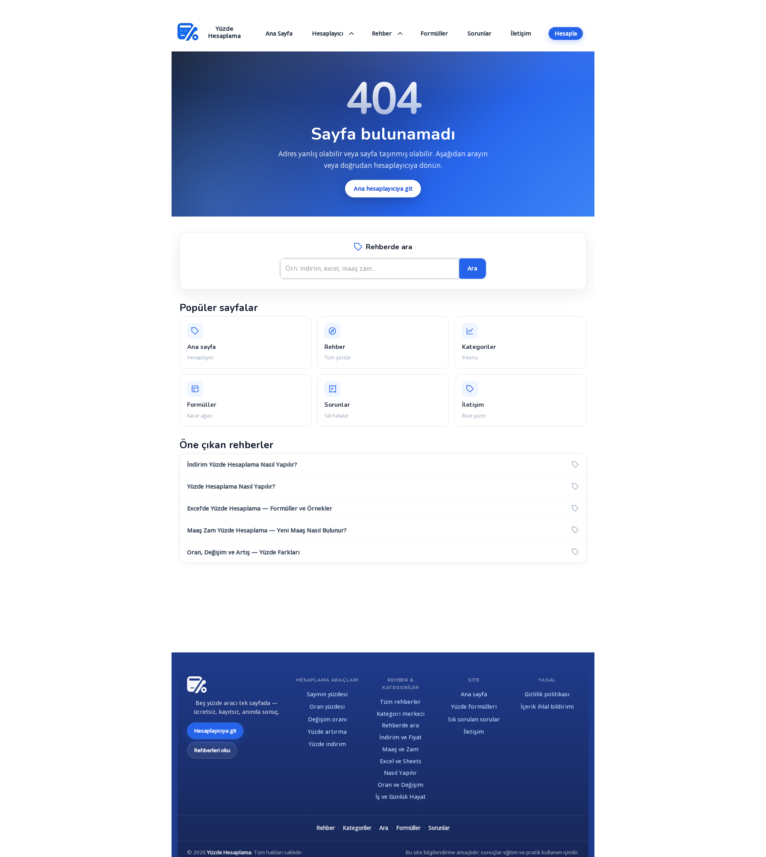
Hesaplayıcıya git (215, 730)
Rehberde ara (400, 725)
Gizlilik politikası (547, 694)
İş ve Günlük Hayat (400, 796)
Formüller (408, 827)
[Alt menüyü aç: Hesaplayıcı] (351, 33)
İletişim (474, 731)
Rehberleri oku (212, 750)
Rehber (325, 827)
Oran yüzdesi (327, 706)
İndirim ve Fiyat (400, 737)
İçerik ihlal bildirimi (547, 706)
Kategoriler (357, 827)
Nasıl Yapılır (400, 772)
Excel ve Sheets (400, 761)
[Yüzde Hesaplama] (197, 684)
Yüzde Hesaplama (229, 852)
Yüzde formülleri (474, 706)
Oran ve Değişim (400, 784)
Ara (472, 268)
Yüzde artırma (327, 731)
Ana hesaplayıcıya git (383, 188)
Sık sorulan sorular (474, 719)
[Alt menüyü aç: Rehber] (400, 33)
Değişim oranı (327, 719)
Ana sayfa (474, 694)
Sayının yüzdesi (327, 694)
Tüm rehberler (400, 701)
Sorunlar (439, 827)
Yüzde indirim (327, 744)
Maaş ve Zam (400, 749)
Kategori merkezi (400, 713)
